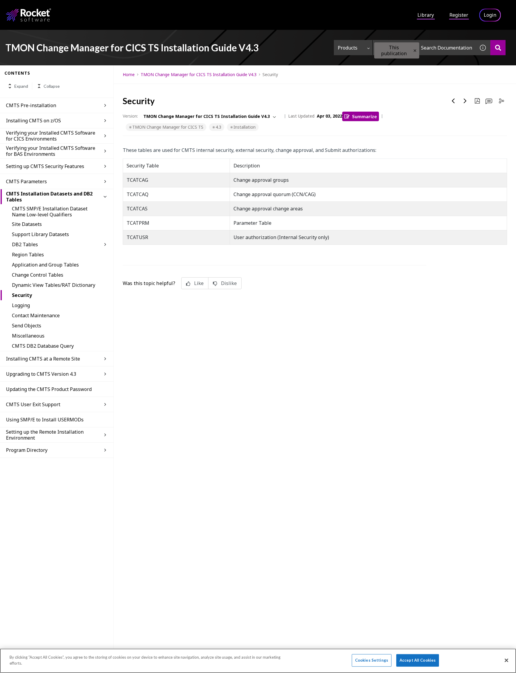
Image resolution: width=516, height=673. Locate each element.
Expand (21, 86)
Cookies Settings (371, 660)
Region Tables (28, 254)
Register (458, 15)
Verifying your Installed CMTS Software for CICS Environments (50, 136)
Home (129, 74)
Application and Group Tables (45, 264)
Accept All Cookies (418, 660)
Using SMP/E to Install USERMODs (45, 419)
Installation (245, 127)
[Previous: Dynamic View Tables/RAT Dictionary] (453, 101)
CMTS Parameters (26, 181)
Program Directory (26, 450)
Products (347, 47)
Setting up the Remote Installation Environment (45, 435)
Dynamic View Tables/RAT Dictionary (53, 285)
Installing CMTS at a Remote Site (43, 358)
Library (425, 15)
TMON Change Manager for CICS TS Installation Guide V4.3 (199, 74)
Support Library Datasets (40, 234)
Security (22, 295)
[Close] (506, 660)
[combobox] (424, 47)
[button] (415, 50)
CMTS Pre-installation (31, 105)
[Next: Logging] (465, 101)
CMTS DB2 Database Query (43, 346)
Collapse (52, 86)
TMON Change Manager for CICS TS (167, 127)
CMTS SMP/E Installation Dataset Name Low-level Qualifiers (49, 212)
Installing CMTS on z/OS (33, 120)
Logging (21, 305)
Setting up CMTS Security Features (45, 166)
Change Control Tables (37, 275)
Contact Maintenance (36, 315)
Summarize (364, 116)
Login (490, 15)
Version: (130, 116)
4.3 (218, 127)
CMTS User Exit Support (33, 404)
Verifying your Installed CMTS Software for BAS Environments (50, 151)
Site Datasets (27, 224)
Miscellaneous (28, 335)
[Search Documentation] (498, 47)
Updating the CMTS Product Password (49, 389)
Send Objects (26, 325)
